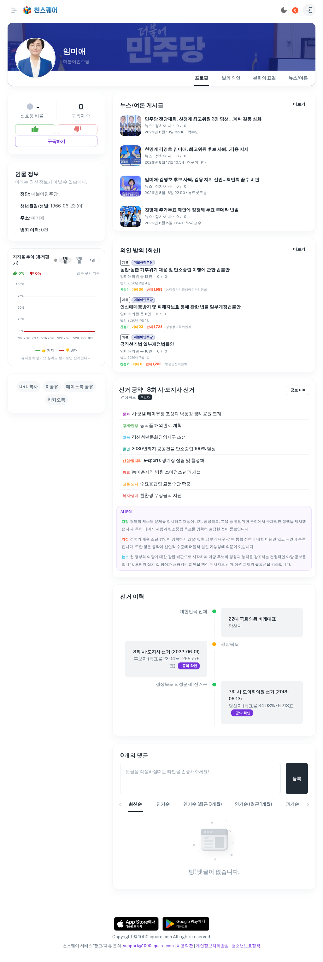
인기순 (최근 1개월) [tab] (253, 804)
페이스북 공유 (79, 386)
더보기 (299, 104)
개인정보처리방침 (212, 945)
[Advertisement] (56, 459)
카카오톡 (56, 399)
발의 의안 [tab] (231, 77)
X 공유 (51, 386)
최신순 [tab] (135, 804)
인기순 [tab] (163, 804)
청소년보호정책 (246, 945)
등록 (296, 778)
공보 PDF (298, 390)
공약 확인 (189, 665)
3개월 (79, 260)
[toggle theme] (284, 10)
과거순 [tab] (292, 804)
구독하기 (56, 141)
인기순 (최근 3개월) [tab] (202, 804)
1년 (92, 260)
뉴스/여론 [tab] (298, 77)
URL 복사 (28, 386)
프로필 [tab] (201, 77)
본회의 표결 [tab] (264, 77)
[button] (295, 10)
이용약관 (185, 945)
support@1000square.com (148, 945)
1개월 (65, 260)
